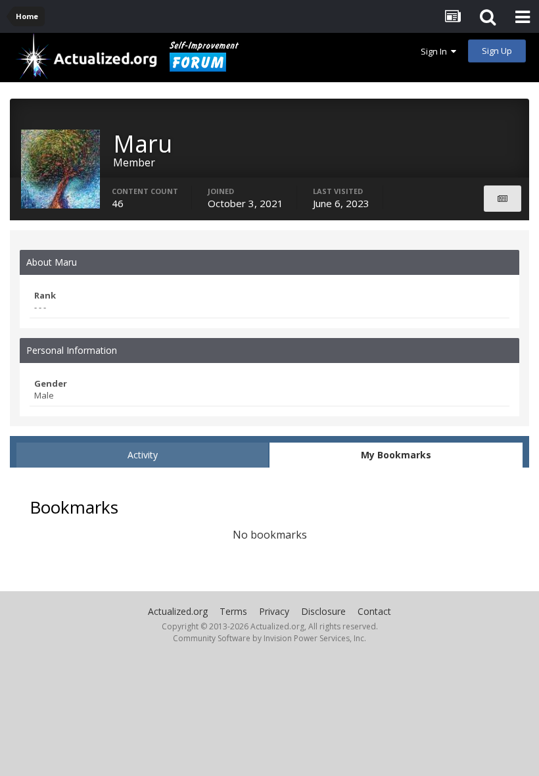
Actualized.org (178, 611)
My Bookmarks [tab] (396, 455)
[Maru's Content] (502, 198)
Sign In (436, 51)
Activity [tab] (143, 455)
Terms (233, 611)
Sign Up (497, 51)
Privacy (274, 611)
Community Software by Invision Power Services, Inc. (269, 638)
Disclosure (323, 611)
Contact (374, 611)
